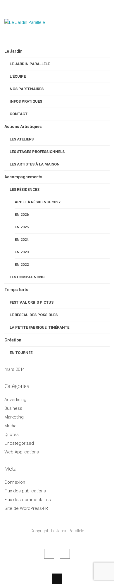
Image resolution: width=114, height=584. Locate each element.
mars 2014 (14, 369)
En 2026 (22, 214)
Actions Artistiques (23, 126)
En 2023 (22, 252)
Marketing (14, 417)
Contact (18, 114)
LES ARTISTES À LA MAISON (35, 164)
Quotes (11, 434)
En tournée (21, 352)
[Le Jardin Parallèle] (33, 37)
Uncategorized (19, 443)
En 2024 (22, 239)
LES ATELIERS (22, 139)
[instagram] (65, 554)
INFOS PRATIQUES (26, 101)
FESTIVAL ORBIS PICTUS (31, 302)
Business (13, 408)
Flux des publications (25, 491)
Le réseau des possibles (34, 315)
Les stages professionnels (37, 151)
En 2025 (22, 227)
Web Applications (21, 452)
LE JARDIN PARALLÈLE (30, 64)
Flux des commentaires (27, 499)
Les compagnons (27, 277)
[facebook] (49, 554)
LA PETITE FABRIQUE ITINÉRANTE (39, 327)
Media (10, 425)
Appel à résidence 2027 (37, 202)
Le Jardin (13, 51)
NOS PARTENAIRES (27, 89)
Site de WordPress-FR (26, 508)
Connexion (14, 482)
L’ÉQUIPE (18, 76)
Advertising (15, 399)
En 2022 (22, 264)
